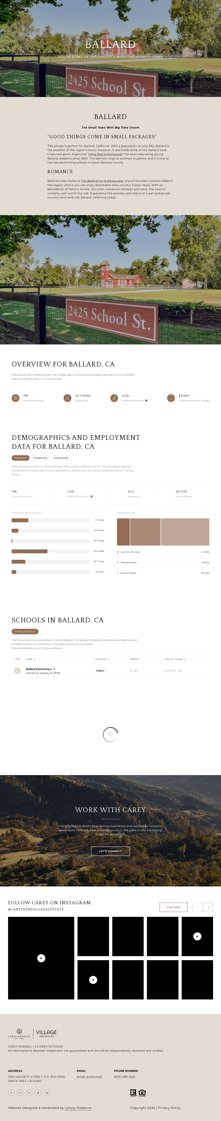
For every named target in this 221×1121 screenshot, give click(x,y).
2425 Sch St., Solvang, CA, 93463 (43, 673)
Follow (173, 907)
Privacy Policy (169, 1108)
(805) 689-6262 (125, 1076)
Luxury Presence (78, 1108)
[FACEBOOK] (11, 1092)
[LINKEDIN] (29, 1092)
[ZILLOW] (47, 1092)
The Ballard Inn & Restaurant (102, 180)
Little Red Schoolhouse (105, 154)
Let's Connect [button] (110, 851)
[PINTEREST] (38, 1092)
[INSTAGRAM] (20, 1092)
